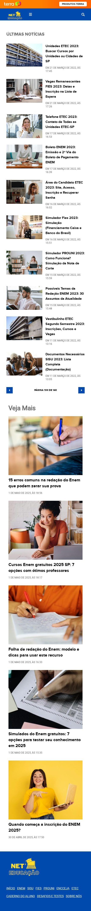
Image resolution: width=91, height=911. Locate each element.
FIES (38, 888)
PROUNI (49, 888)
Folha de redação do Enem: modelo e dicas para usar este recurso (43, 652)
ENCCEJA (63, 888)
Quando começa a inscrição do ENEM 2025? (44, 827)
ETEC (75, 888)
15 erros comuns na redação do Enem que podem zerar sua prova (44, 483)
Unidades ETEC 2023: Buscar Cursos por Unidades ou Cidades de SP (64, 53)
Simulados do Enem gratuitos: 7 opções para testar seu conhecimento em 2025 (44, 739)
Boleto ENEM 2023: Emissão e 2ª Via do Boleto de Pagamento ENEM (62, 154)
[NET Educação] (14, 15)
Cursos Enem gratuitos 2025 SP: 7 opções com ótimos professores (41, 567)
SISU (30, 888)
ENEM (21, 888)
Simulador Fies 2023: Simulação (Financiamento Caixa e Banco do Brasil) (63, 225)
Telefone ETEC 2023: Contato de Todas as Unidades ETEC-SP (61, 122)
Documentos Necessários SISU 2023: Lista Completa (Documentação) (65, 362)
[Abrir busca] (83, 14)
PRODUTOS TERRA (73, 4)
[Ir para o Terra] (12, 4)
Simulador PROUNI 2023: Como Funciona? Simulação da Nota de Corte (65, 260)
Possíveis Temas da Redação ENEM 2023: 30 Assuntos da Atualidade (65, 293)
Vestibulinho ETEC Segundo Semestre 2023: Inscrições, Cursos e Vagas (65, 326)
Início (10, 888)
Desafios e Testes (50, 896)
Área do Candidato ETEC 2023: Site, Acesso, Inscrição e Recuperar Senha (64, 190)
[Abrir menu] (30, 14)
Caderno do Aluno (20, 896)
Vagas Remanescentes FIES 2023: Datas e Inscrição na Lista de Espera (63, 89)
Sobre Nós (74, 896)
